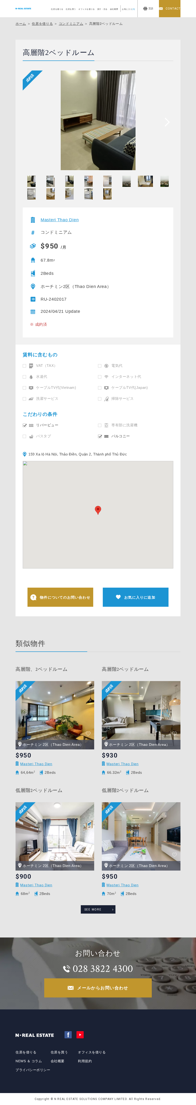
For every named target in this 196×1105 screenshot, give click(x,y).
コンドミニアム (71, 24)
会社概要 (114, 9)
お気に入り (128, 9)
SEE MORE (93, 909)
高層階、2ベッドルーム (42, 669)
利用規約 (85, 1061)
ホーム (21, 24)
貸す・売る (102, 9)
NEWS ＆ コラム (29, 1061)
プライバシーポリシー (33, 1070)
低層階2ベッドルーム (39, 790)
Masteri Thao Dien (60, 219)
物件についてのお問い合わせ (65, 597)
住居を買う (71, 9)
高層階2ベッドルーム (125, 669)
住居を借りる (57, 9)
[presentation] (166, 122)
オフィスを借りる (86, 9)
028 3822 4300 (103, 968)
